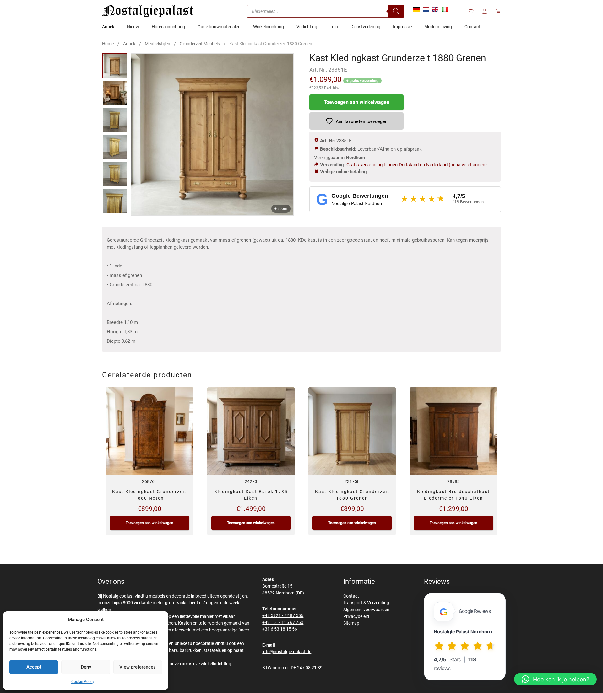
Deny (86, 667)
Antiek (129, 43)
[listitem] (114, 65)
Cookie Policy (82, 682)
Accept (33, 667)
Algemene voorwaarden (366, 609)
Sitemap (351, 623)
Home (108, 43)
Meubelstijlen (157, 43)
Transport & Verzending (366, 602)
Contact (351, 596)
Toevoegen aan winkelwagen (356, 102)
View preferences (137, 667)
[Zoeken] (396, 11)
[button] (555, 679)
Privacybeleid (356, 616)
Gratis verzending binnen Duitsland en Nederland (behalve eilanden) (416, 165)
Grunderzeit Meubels (200, 43)
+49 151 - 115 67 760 (282, 622)
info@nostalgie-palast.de (286, 651)
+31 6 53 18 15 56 (279, 629)
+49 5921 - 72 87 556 (282, 615)
